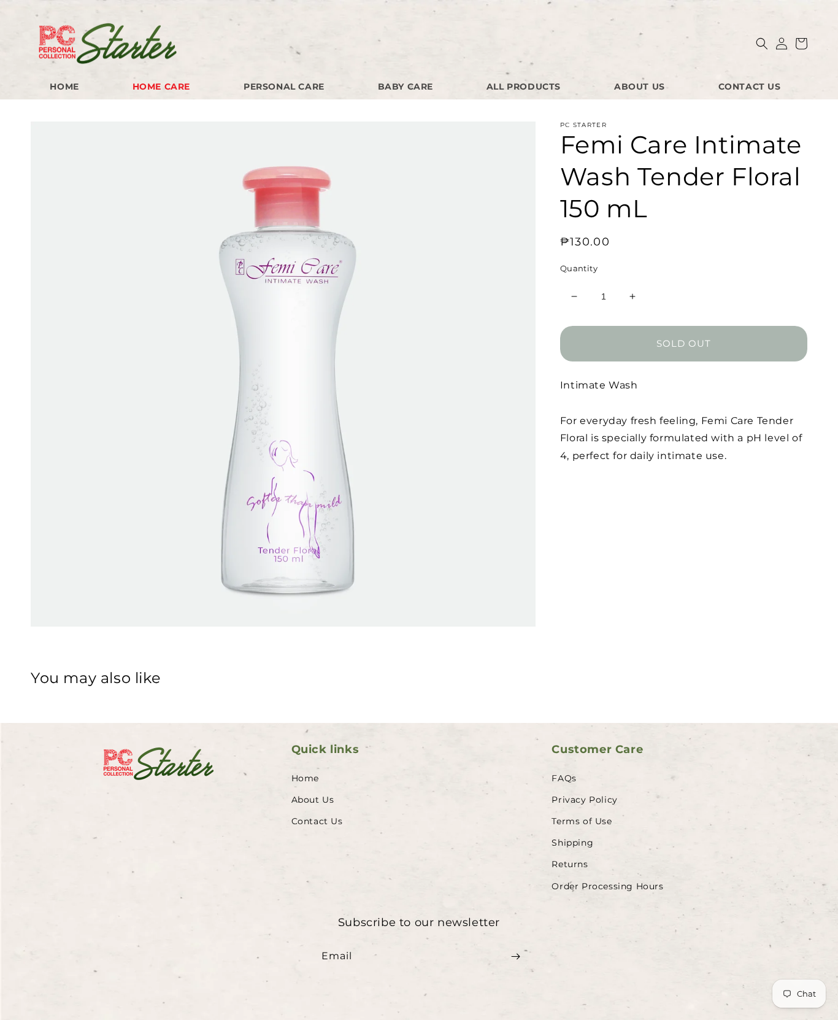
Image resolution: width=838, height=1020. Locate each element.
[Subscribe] (515, 956)
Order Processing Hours (607, 886)
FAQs (564, 778)
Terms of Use (582, 821)
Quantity (579, 268)
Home (305, 778)
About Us (312, 799)
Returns (570, 864)
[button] (761, 43)
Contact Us (317, 821)
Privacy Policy (584, 799)
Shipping (572, 842)
